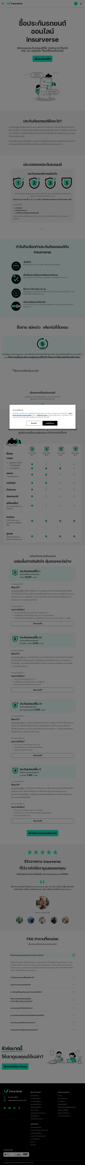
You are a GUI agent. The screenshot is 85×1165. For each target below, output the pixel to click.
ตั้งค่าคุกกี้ (34, 423)
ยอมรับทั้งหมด (50, 423)
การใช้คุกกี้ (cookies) (42, 415)
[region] (42, 417)
